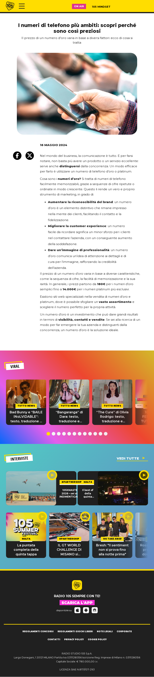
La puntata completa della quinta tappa (26, 549)
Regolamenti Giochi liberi (75, 631)
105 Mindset (101, 6)
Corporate (124, 631)
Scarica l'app (77, 603)
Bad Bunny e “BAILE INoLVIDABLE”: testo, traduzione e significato (26, 417)
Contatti (54, 639)
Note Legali (105, 631)
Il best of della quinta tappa (87, 493)
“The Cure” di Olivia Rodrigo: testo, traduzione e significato (112, 417)
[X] (29, 155)
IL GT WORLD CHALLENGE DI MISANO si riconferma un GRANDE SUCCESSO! (69, 550)
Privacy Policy (74, 639)
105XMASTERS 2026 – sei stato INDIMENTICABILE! (71, 493)
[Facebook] (17, 155)
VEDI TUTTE (128, 458)
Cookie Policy (97, 639)
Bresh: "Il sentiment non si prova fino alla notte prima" (112, 549)
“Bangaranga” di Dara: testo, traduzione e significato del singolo (69, 417)
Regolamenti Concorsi (38, 631)
